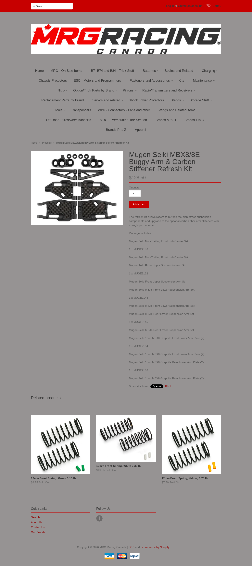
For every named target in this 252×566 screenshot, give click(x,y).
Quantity (134, 187)
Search (35, 517)
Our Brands (38, 532)
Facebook (99, 518)
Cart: (216, 5)
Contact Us (38, 527)
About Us (36, 522)
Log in (170, 5)
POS (131, 547)
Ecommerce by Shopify (155, 547)
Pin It (168, 386)
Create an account (190, 5)
